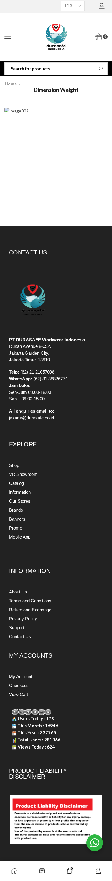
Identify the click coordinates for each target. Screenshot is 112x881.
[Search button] (101, 69)
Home (11, 83)
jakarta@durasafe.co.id (31, 417)
